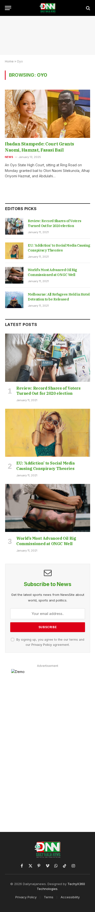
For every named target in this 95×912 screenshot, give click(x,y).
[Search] (87, 7)
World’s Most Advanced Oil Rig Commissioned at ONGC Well (46, 541)
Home (9, 61)
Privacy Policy (41, 645)
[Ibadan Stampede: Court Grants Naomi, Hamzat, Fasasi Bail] (47, 114)
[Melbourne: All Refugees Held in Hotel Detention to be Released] (14, 299)
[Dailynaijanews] (47, 8)
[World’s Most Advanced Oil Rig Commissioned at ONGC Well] (14, 275)
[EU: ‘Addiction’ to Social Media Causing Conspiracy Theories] (14, 250)
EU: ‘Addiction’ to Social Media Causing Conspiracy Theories (45, 466)
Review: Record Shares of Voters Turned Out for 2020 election (48, 391)
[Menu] (8, 7)
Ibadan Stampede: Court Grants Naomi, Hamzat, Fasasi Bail (39, 147)
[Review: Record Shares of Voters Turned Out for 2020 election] (14, 226)
